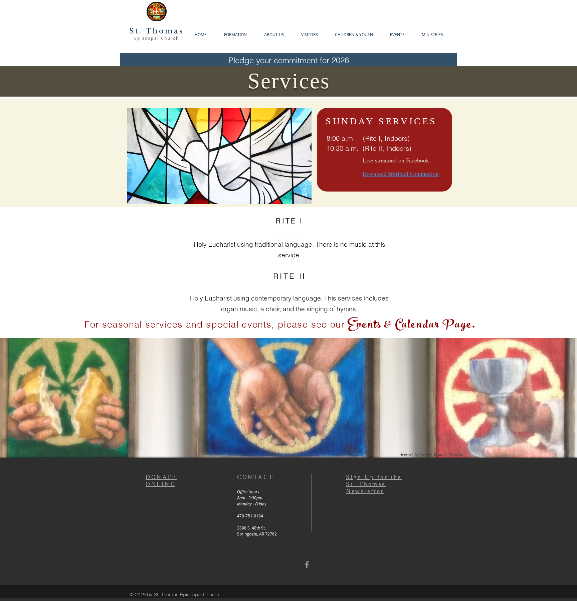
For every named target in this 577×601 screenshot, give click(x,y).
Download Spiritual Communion (401, 173)
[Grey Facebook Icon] (307, 564)
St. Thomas (156, 31)
